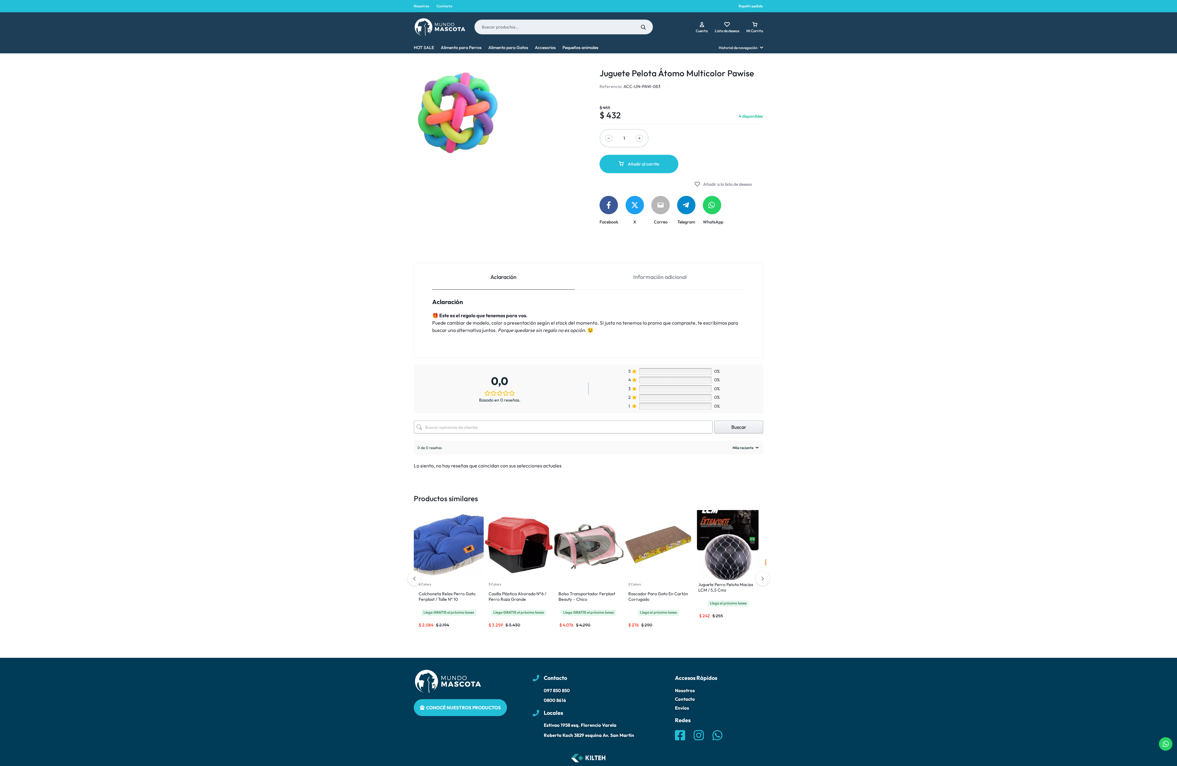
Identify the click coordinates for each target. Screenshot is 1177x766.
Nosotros (421, 6)
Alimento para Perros (461, 47)
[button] (762, 578)
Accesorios (545, 47)
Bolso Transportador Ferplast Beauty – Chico (586, 596)
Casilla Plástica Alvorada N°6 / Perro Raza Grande (517, 596)
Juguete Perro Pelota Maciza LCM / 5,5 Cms (725, 587)
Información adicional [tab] (660, 276)
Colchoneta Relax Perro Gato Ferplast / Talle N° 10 (447, 596)
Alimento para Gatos (508, 47)
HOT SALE (424, 47)
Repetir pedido (751, 6)
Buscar (738, 427)
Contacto (444, 6)
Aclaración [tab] (503, 276)
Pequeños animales (580, 47)
